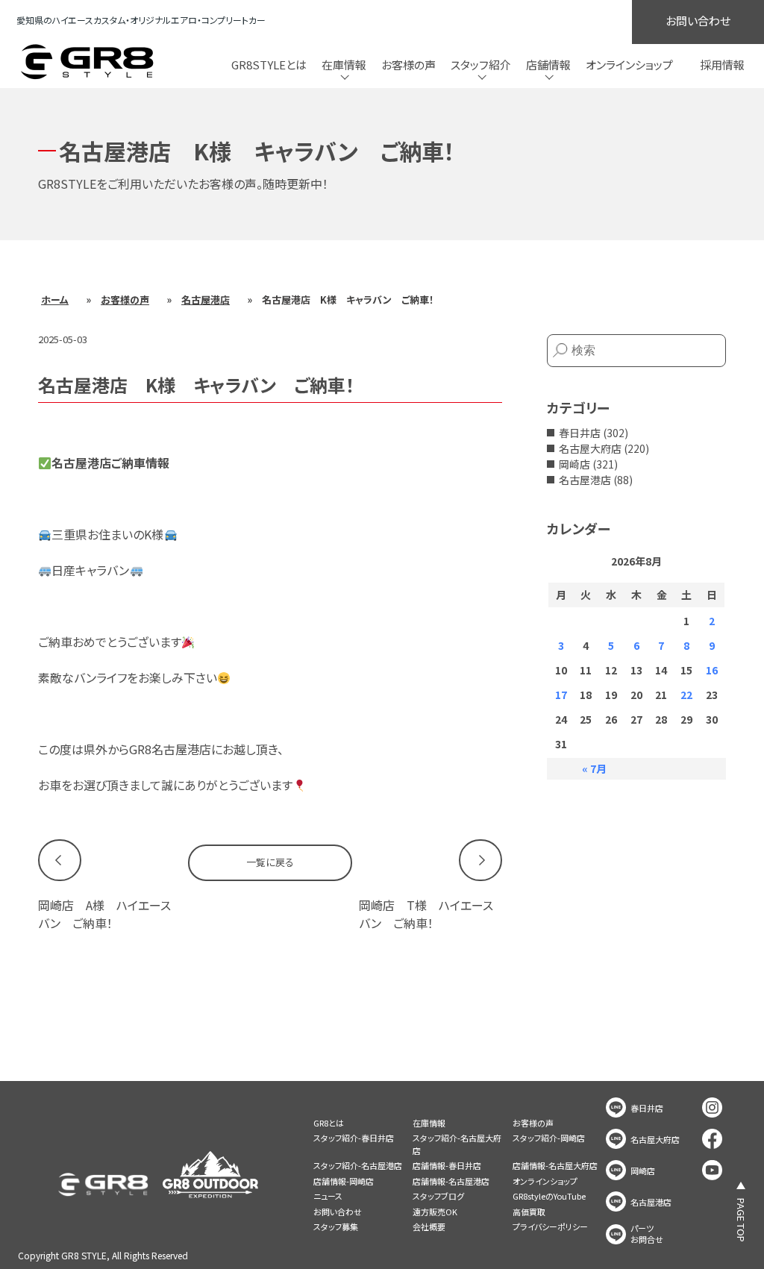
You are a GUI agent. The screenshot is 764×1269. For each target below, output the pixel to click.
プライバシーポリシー (550, 1226)
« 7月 (594, 768)
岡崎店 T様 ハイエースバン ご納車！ (426, 914)
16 (712, 669)
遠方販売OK (435, 1212)
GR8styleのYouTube (549, 1196)
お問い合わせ (698, 20)
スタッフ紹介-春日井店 (353, 1138)
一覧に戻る (270, 862)
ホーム (55, 299)
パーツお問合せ (646, 1233)
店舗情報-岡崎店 (343, 1181)
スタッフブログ (438, 1196)
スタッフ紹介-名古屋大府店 (457, 1144)
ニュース (327, 1196)
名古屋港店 (205, 299)
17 (561, 694)
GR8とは (328, 1123)
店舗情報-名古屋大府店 (555, 1165)
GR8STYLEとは (269, 64)
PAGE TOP (741, 1220)
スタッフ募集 (335, 1226)
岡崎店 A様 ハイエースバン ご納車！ (104, 914)
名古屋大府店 (590, 448)
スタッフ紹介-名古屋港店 (357, 1165)
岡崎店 (574, 464)
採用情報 (722, 64)
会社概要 (429, 1226)
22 (686, 694)
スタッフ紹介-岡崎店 (549, 1138)
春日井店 (580, 432)
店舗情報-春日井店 (447, 1165)
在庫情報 (429, 1123)
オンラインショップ (629, 64)
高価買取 (529, 1212)
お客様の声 (408, 64)
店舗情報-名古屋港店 (451, 1181)
